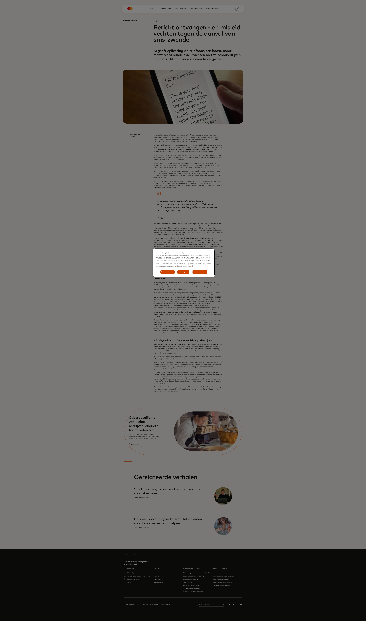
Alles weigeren (183, 272)
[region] (184, 262)
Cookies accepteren (167, 272)
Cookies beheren (200, 272)
